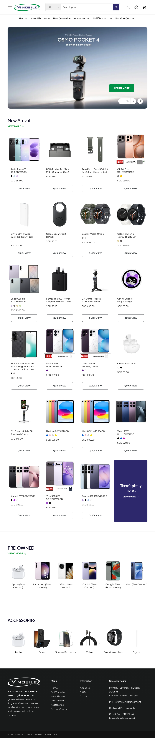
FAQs (83, 692)
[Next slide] (133, 101)
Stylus (136, 652)
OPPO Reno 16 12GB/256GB (54, 365)
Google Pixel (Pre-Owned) (113, 586)
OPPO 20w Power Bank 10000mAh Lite (22, 235)
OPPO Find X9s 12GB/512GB (125, 171)
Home (54, 688)
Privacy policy (51, 734)
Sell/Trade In (58, 692)
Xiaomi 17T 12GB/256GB (23, 496)
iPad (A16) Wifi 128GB (57, 431)
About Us (85, 688)
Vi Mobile (19, 734)
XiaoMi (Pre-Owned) (89, 586)
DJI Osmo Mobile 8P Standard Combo (22, 433)
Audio (18, 652)
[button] (10, 7)
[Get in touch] (136, 7)
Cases (41, 652)
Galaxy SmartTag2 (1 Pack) (56, 235)
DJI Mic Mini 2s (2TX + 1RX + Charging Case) (57, 171)
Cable (89, 652)
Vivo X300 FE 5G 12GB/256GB (54, 497)
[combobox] (91, 7)
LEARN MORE (122, 88)
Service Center (59, 709)
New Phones (58, 696)
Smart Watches (113, 652)
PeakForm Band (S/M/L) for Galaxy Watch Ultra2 (95, 171)
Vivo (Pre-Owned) (136, 584)
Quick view (24, 188)
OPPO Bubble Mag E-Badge (125, 300)
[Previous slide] (121, 101)
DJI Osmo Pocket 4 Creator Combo (91, 300)
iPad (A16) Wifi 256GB (93, 431)
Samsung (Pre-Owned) (42, 586)
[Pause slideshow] (140, 101)
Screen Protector (65, 652)
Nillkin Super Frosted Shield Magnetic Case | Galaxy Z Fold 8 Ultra (22, 366)
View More (14, 126)
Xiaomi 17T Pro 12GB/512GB (125, 433)
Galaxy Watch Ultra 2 (93, 234)
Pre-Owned (57, 700)
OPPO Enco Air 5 (126, 363)
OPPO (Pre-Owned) (65, 586)
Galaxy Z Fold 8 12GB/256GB (18, 300)
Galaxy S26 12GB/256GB (94, 496)
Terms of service (34, 734)
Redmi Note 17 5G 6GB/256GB (19, 171)
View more (15, 553)
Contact (84, 696)
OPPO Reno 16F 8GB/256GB (90, 365)
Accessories (57, 705)
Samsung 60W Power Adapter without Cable (58, 300)
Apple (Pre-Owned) (18, 586)
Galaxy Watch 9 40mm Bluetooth (126, 235)
